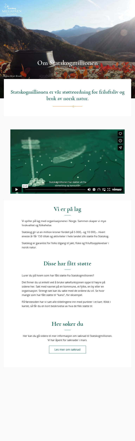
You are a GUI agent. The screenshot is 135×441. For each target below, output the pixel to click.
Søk (119, 13)
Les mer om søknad (67, 349)
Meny (129, 13)
